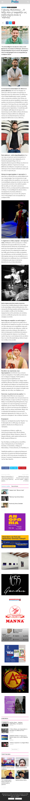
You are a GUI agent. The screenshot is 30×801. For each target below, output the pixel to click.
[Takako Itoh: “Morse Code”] (4, 491)
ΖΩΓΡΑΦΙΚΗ (4, 778)
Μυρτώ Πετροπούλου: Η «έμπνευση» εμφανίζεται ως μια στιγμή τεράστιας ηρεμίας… (7, 478)
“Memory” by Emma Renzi (16, 497)
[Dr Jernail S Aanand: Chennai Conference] (8, 761)
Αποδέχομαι (11, 798)
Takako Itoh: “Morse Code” (16, 490)
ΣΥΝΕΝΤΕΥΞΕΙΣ (13, 7)
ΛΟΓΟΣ (3, 493)
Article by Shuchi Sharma (21, 767)
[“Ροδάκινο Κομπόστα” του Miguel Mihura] (4, 744)
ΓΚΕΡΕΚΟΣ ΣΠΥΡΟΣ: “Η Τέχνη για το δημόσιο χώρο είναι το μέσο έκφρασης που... (18, 737)
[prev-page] (2, 510)
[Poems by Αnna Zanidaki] (4, 505)
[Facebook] (7, 22)
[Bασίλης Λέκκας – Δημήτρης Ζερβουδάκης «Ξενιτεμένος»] (4, 724)
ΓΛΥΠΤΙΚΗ (17, 778)
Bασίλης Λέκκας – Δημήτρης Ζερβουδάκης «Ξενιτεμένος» (16, 723)
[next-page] (4, 510)
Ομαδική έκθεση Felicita (21, 780)
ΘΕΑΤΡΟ (8, 7)
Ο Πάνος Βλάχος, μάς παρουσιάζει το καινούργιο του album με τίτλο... (18, 729)
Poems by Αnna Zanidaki (16, 503)
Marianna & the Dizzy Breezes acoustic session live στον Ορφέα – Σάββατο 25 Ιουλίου (22, 478)
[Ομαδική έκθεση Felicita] (22, 774)
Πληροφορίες (18, 798)
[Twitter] (10, 22)
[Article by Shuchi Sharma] (22, 761)
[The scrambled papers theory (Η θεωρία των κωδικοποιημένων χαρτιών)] (8, 774)
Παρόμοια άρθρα (5, 486)
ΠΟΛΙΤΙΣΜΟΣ (4, 7)
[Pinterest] (13, 22)
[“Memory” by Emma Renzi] (4, 498)
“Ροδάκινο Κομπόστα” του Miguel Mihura (19, 742)
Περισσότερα (14, 486)
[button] (2, 2)
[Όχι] (28, 796)
